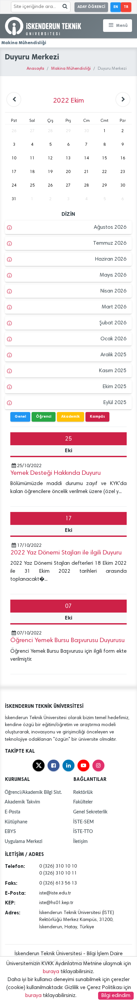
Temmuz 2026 (109, 243)
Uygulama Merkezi (23, 841)
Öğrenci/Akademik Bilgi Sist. (33, 792)
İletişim (80, 841)
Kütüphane (16, 821)
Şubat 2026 (112, 323)
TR (126, 7)
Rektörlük (83, 792)
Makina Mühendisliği (71, 69)
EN (115, 7)
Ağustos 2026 (110, 227)
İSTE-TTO (83, 831)
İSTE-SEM (83, 821)
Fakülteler (83, 801)
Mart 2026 (114, 307)
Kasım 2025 (112, 371)
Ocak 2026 (113, 339)
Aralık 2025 (113, 355)
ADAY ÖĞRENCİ (91, 7)
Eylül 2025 (114, 402)
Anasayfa (35, 69)
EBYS (10, 831)
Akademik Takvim (22, 801)
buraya (51, 971)
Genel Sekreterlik (90, 811)
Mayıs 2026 (113, 275)
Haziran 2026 (110, 259)
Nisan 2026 (113, 291)
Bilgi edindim (115, 995)
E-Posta (12, 811)
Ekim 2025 (114, 386)
